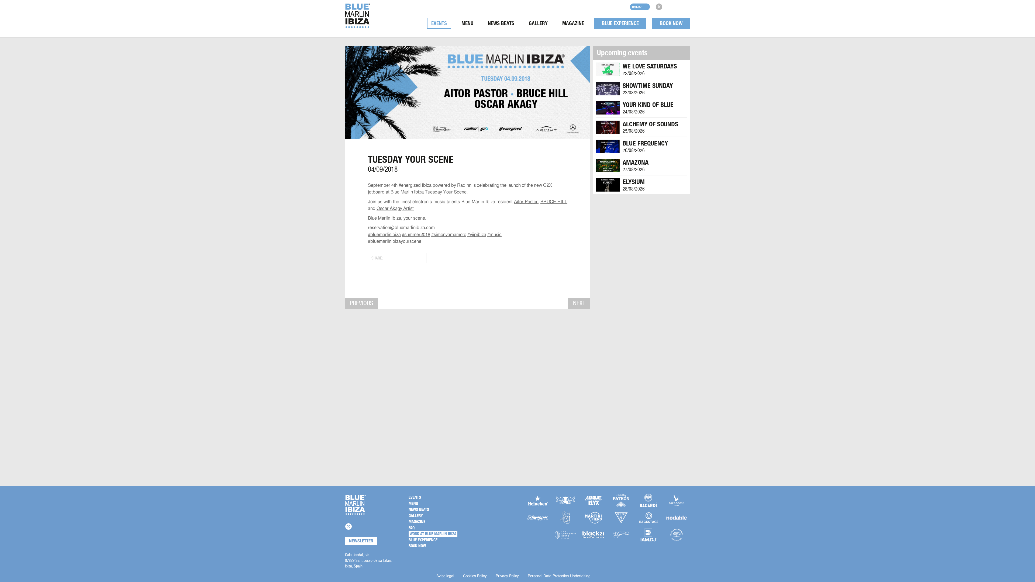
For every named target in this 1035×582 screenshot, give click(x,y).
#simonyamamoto (448, 234)
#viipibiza (476, 234)
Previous (361, 303)
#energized (410, 185)
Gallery (538, 23)
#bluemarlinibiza (384, 234)
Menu (467, 23)
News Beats (501, 23)
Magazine (573, 23)
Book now (671, 23)
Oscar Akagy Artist (395, 208)
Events (439, 23)
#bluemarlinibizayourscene (394, 241)
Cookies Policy (475, 576)
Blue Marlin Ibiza (407, 192)
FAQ (412, 527)
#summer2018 (416, 234)
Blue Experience (620, 23)
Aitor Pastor (526, 201)
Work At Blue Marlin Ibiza (433, 533)
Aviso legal (445, 576)
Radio (636, 6)
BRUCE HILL (553, 201)
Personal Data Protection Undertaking (559, 576)
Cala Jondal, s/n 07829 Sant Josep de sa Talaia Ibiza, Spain (368, 560)
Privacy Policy (507, 576)
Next (579, 303)
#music (494, 234)
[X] (659, 6)
